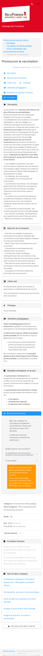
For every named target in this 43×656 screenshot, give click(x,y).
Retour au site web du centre (16, 40)
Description (11, 73)
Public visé (11, 83)
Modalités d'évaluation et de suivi (20, 93)
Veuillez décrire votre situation (17, 449)
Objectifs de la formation (17, 78)
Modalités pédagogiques (17, 88)
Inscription (11, 97)
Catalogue (10, 43)
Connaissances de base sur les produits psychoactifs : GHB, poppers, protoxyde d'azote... (19, 582)
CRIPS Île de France (9, 651)
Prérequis (27, 83)
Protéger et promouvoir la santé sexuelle (19, 609)
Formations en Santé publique (19, 46)
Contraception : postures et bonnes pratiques (21, 592)
